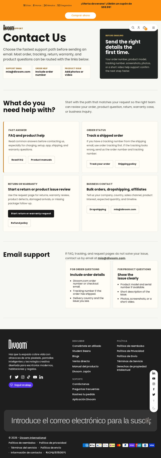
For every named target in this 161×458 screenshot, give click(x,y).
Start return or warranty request (31, 213)
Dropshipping (98, 209)
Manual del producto (85, 366)
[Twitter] (17, 377)
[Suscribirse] (147, 421)
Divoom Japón (81, 371)
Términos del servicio (24, 447)
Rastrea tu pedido (83, 394)
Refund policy (19, 223)
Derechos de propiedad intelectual (132, 368)
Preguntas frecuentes (85, 389)
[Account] (139, 27)
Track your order (100, 163)
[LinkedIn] (41, 377)
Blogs (75, 356)
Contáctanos (80, 384)
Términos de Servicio (130, 361)
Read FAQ (17, 159)
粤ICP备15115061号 (56, 452)
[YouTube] (35, 377)
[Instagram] (23, 377)
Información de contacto (26, 452)
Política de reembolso (130, 346)
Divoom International (33, 437)
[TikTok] (29, 377)
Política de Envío (127, 356)
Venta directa (81, 361)
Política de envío (51, 447)
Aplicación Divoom (84, 399)
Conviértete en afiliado (86, 346)
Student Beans (81, 351)
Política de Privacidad (130, 351)
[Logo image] (8, 27)
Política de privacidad (52, 442)
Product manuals (41, 159)
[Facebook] (10, 377)
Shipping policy (127, 163)
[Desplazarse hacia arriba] (153, 401)
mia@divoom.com (125, 209)
